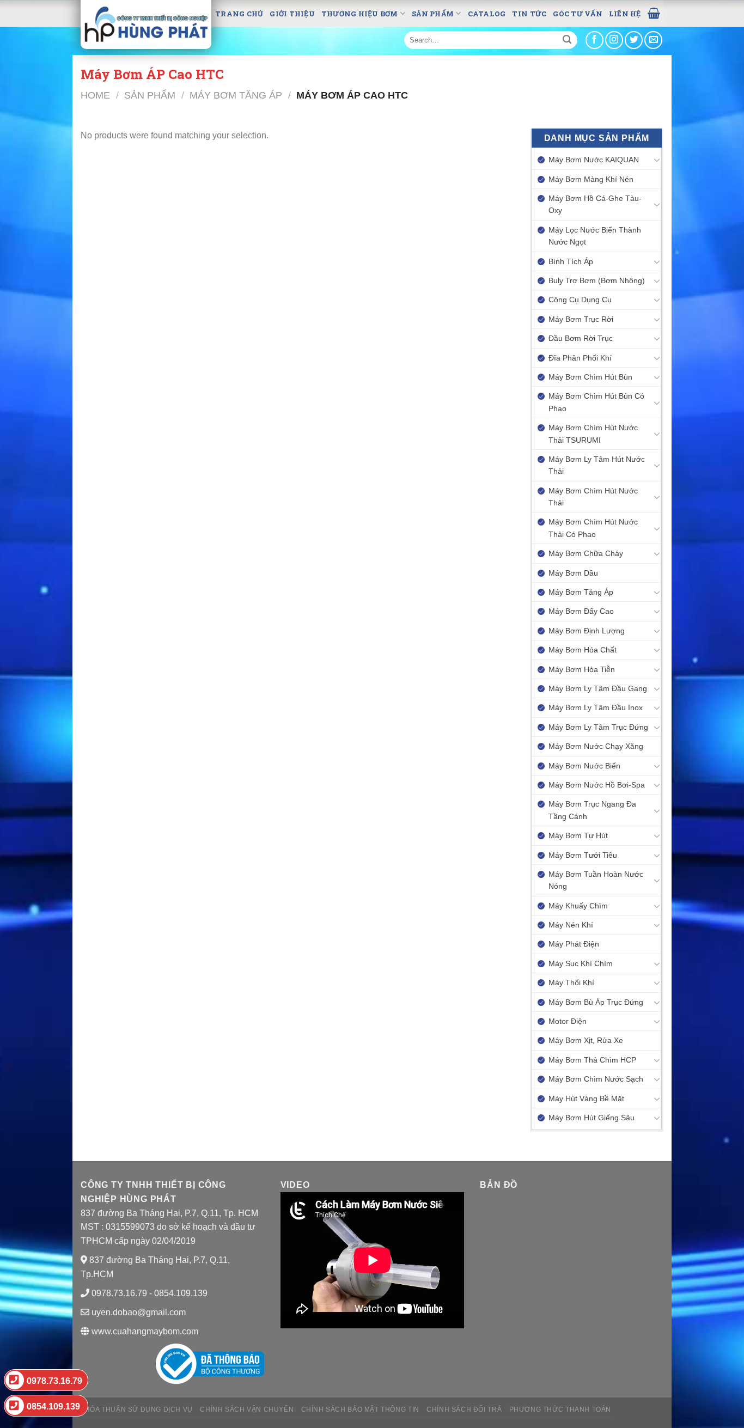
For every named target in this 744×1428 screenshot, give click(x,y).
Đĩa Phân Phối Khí (580, 357)
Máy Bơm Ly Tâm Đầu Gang (597, 688)
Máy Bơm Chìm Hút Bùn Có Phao (596, 402)
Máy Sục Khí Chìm (580, 963)
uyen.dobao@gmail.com (139, 1312)
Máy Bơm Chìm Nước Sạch (595, 1079)
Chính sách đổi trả (464, 1409)
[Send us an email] (653, 40)
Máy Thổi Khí (571, 982)
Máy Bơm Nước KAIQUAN (593, 159)
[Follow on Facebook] (594, 40)
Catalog (487, 13)
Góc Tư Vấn (577, 13)
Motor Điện (567, 1021)
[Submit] (567, 40)
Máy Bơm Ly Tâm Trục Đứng (598, 727)
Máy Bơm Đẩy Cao (581, 611)
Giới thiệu (292, 13)
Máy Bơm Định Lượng (586, 630)
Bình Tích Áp (570, 261)
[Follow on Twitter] (634, 40)
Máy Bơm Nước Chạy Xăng (595, 746)
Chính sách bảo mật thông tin (360, 1409)
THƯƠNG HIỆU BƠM (359, 13)
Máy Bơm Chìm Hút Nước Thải (593, 496)
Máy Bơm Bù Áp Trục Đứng (595, 1002)
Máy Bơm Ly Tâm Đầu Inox (595, 707)
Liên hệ (625, 13)
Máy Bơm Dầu (573, 573)
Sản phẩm (433, 13)
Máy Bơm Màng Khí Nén (590, 179)
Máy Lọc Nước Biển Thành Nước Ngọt (594, 235)
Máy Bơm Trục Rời (580, 319)
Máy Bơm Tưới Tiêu (582, 855)
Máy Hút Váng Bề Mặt (586, 1098)
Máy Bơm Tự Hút (578, 835)
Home (95, 95)
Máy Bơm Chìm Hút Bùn (590, 377)
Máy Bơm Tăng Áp (236, 95)
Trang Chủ (239, 13)
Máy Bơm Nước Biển (584, 765)
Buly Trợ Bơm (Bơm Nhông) (596, 280)
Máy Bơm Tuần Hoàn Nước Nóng (595, 880)
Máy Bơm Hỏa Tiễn (581, 669)
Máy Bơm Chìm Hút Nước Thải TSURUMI (593, 433)
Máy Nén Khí (570, 924)
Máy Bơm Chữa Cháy (585, 553)
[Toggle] (656, 159)
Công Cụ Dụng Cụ (580, 299)
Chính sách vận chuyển (247, 1409)
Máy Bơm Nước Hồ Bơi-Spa (596, 784)
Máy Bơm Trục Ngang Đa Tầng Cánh (592, 810)
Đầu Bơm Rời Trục (580, 338)
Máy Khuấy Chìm (578, 905)
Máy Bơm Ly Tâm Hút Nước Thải (596, 465)
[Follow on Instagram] (614, 40)
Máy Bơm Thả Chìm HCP (592, 1059)
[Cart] (653, 12)
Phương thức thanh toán (560, 1409)
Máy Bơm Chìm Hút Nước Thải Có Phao (593, 527)
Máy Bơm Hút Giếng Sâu (591, 1117)
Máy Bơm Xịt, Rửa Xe (585, 1040)
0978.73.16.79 (54, 1381)
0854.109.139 (53, 1406)
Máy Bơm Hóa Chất (582, 649)
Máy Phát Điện (573, 943)
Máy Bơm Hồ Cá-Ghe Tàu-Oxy (595, 204)
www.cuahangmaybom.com (143, 1331)
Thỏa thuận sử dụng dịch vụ (137, 1409)
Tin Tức (529, 13)
